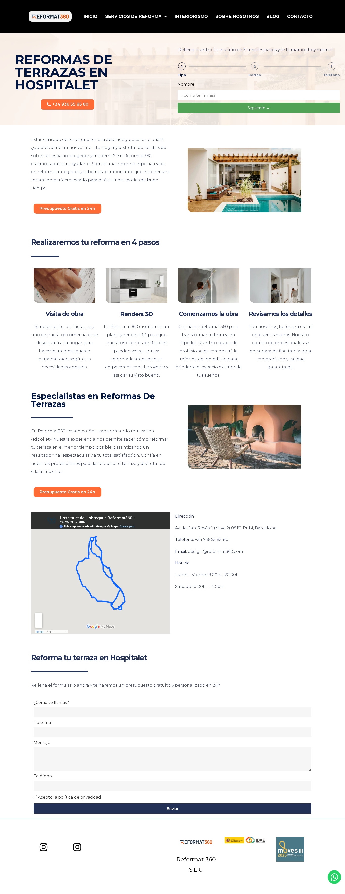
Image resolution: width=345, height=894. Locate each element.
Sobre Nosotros (237, 16)
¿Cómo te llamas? (51, 703)
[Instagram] (44, 847)
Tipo (182, 75)
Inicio (90, 16)
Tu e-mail (43, 723)
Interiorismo (191, 16)
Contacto (300, 16)
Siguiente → (259, 107)
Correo (254, 75)
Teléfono (331, 75)
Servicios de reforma (133, 16)
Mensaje (42, 742)
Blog (273, 16)
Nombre (186, 84)
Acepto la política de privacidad (69, 797)
